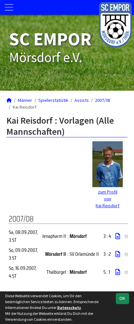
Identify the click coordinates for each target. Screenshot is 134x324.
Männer (25, 100)
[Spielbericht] (117, 236)
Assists (81, 100)
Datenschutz (69, 307)
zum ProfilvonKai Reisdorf (107, 198)
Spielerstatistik (53, 100)
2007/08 (102, 100)
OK (122, 298)
